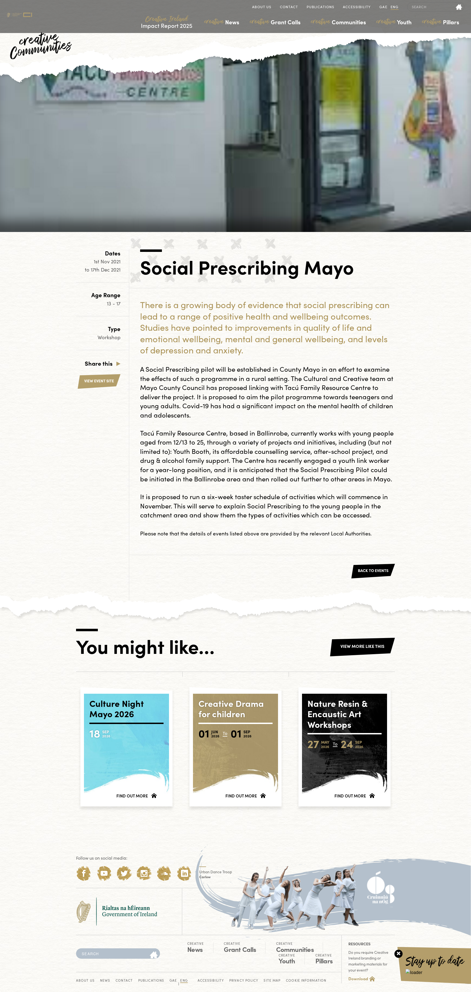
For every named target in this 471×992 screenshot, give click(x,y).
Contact (289, 7)
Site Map (272, 981)
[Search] (154, 955)
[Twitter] (124, 873)
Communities (338, 21)
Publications (320, 7)
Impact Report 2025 (166, 22)
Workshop (109, 337)
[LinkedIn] (184, 873)
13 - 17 (113, 303)
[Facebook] (84, 873)
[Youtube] (104, 873)
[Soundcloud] (164, 873)
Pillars (440, 21)
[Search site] (459, 6)
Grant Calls (275, 21)
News (221, 21)
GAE (383, 7)
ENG (394, 7)
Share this (99, 363)
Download (358, 979)
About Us (261, 7)
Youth (394, 21)
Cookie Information (306, 981)
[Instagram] (144, 873)
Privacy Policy (243, 981)
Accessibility (357, 7)
